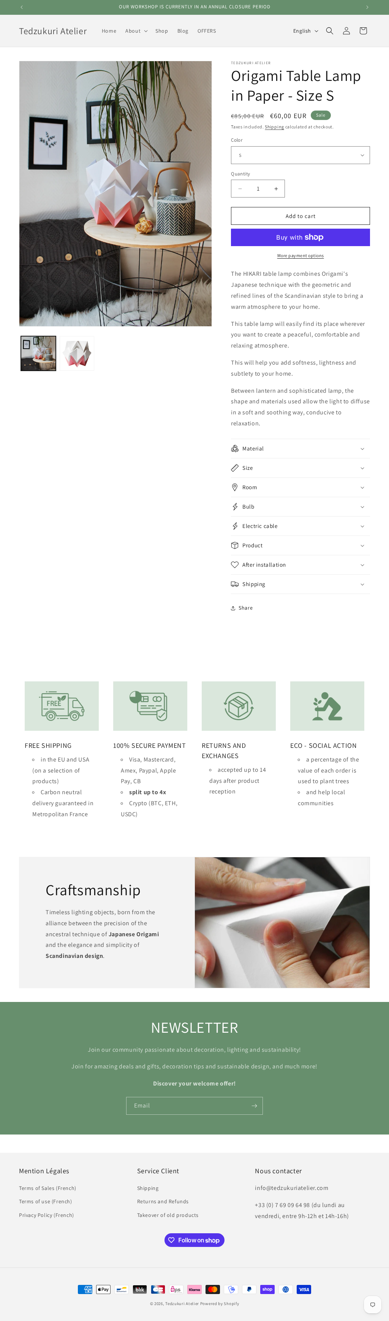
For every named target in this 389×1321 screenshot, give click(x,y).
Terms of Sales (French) (47, 1188)
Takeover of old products (168, 1215)
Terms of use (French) (45, 1201)
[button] (136, 31)
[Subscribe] (254, 1106)
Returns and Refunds (163, 1201)
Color (236, 140)
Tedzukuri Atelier (182, 1303)
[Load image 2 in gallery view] (77, 353)
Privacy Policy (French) (46, 1215)
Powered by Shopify (219, 1303)
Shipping (274, 127)
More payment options (300, 255)
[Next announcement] (367, 7)
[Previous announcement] (21, 7)
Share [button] (246, 607)
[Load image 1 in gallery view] (38, 353)
